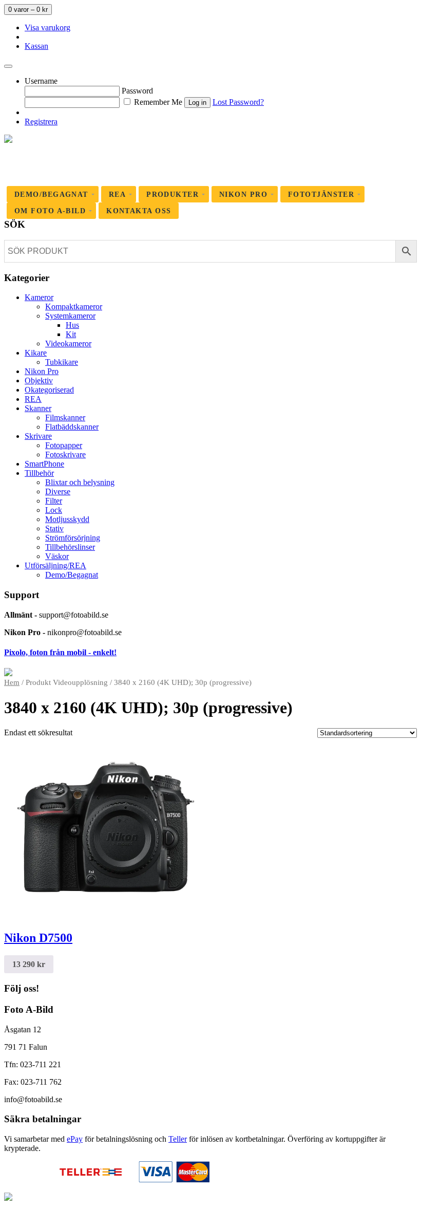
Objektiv (39, 380)
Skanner (38, 408)
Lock (53, 510)
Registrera (41, 121)
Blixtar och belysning (79, 482)
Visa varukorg (47, 27)
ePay (75, 1139)
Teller (177, 1139)
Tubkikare (61, 362)
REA (33, 399)
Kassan (36, 46)
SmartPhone (44, 463)
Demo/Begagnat (71, 574)
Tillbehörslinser (70, 547)
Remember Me (157, 102)
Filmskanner (65, 417)
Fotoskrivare (65, 454)
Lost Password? (238, 102)
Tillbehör (39, 473)
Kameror (39, 297)
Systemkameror (70, 315)
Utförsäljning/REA (55, 565)
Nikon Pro (42, 371)
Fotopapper (63, 445)
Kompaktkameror (73, 306)
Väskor (57, 556)
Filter (53, 500)
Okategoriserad (49, 389)
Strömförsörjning (72, 537)
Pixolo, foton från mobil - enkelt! (60, 652)
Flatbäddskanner (72, 426)
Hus (72, 325)
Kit (71, 334)
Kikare (36, 352)
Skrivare (38, 436)
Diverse (57, 491)
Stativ (54, 528)
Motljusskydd (67, 519)
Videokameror (68, 343)
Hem (12, 682)
